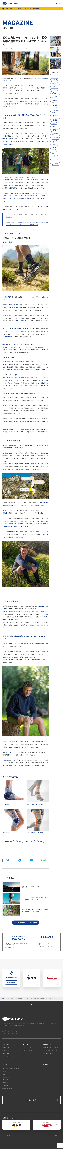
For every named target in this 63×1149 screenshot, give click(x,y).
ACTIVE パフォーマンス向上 (50, 1051)
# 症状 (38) (54, 79)
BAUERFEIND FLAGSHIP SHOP (10, 1068)
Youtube (51, 946)
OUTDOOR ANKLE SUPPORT (35, 804)
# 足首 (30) (54, 89)
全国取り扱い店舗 (7, 1088)
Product (6, 1044)
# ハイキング (30, 842)
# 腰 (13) (54, 126)
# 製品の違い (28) (55, 101)
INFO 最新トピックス (48, 1053)
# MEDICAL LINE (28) (54, 97)
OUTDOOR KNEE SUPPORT (35, 832)
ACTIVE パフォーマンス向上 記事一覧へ (25, 922)
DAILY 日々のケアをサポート (50, 1048)
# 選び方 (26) (55, 105)
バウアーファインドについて (30, 1048)
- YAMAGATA (5, 1077)
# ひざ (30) (54, 86)
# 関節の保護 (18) (55, 115)
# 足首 (40, 842)
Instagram (51, 943)
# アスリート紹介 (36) (55, 83)
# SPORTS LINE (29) (54, 93)
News (45, 1065)
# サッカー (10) (54, 141)
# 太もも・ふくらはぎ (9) (55, 148)
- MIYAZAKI (5, 1083)
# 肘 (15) (54, 123)
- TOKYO (4, 1071)
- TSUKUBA (5, 1080)
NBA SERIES (5, 1053)
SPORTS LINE (6, 1051)
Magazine (47, 1044)
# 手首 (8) (54, 156)
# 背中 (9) (54, 145)
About (25, 1044)
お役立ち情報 (9, 998)
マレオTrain (5, 804)
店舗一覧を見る (11, 982)
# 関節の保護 (9, 842)
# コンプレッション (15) (55, 119)
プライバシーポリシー (8, 1135)
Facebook (43, 943)
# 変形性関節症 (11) (55, 134)
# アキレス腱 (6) (55, 163)
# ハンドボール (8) (55, 152)
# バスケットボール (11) (55, 129)
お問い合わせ (31, 1100)
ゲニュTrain (5, 760)
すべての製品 (5, 1056)
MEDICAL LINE (6, 1048)
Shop (4, 1065)
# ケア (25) (54, 108)
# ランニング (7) (55, 159)
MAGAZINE (17, 23)
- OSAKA (4, 1074)
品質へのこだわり (27, 1051)
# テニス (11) (55, 137)
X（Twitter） (43, 946)
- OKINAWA (5, 1085)
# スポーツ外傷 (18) (55, 111)
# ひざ (19, 842)
